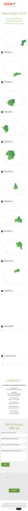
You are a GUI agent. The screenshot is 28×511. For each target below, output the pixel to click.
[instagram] (18, 497)
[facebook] (10, 497)
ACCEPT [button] (18, 508)
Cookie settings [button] (11, 508)
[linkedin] (15, 497)
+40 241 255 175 (14, 412)
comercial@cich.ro (15, 399)
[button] (14, 52)
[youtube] (13, 497)
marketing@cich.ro (15, 408)
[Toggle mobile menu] (25, 5)
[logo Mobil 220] (14, 476)
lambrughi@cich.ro (15, 403)
